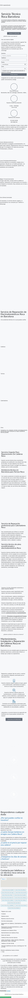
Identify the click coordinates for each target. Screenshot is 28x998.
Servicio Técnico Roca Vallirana (20, 900)
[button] (14, 9)
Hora (2, 66)
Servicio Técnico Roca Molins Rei (7, 897)
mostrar (8, 990)
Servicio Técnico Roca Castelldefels (7, 905)
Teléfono (3, 57)
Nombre (3, 53)
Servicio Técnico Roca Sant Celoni (14, 902)
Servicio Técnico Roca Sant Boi (20, 892)
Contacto (3, 913)
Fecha (2, 62)
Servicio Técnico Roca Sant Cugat (7, 892)
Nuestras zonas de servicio (7, 918)
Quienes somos (5, 916)
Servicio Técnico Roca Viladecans (21, 897)
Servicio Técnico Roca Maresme (21, 905)
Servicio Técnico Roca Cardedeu (7, 900)
